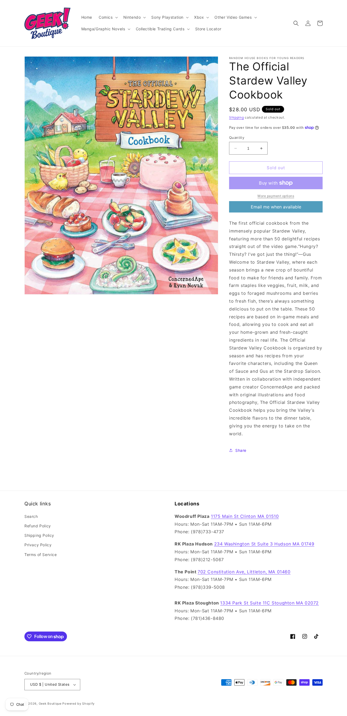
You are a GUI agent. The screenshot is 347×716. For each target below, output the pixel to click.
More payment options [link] (276, 196)
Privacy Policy (38, 544)
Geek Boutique (50, 703)
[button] (107, 17)
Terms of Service (40, 554)
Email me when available (276, 207)
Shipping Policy (39, 535)
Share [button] (240, 450)
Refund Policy (37, 526)
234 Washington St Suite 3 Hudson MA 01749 (264, 544)
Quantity (236, 137)
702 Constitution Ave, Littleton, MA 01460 (244, 571)
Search (31, 516)
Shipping (236, 117)
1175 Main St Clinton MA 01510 (245, 516)
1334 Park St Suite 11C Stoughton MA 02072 (269, 603)
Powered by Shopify (78, 703)
